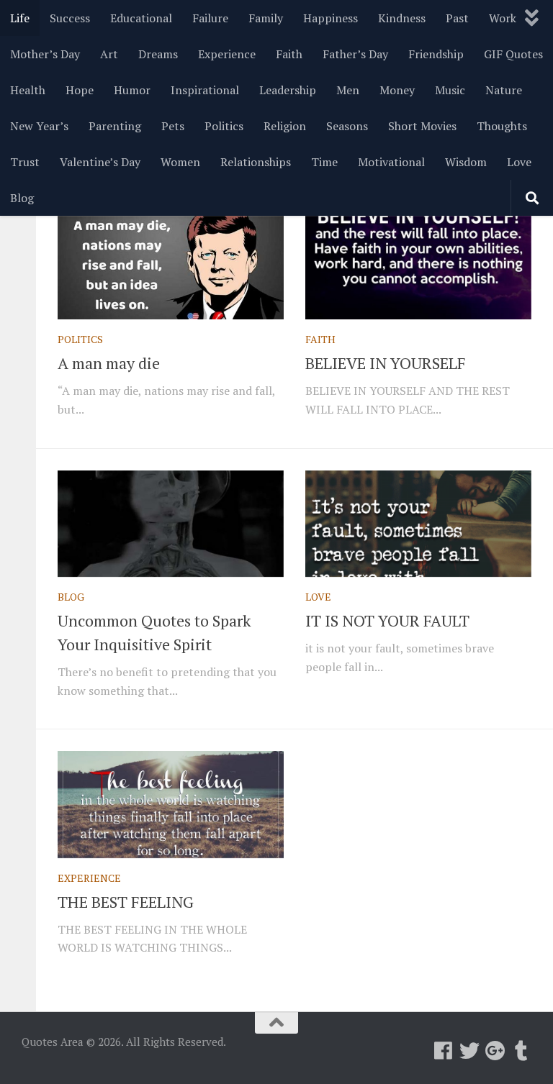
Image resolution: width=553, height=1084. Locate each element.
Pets (172, 126)
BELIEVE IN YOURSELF (385, 362)
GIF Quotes (513, 54)
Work (502, 18)
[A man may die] (171, 266)
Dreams (158, 54)
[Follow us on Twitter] (469, 1051)
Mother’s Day (45, 54)
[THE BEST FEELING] (171, 804)
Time (324, 162)
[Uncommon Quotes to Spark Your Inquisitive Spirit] (171, 523)
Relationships (255, 162)
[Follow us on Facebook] (443, 1051)
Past (457, 18)
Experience (227, 54)
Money (397, 90)
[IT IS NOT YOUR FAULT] (418, 523)
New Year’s (39, 126)
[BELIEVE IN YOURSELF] (418, 266)
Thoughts (502, 126)
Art (109, 54)
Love (519, 162)
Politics (223, 126)
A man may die (109, 362)
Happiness (330, 18)
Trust (25, 162)
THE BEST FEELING (126, 901)
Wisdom (466, 162)
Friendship (436, 54)
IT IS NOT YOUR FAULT (387, 620)
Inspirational (205, 90)
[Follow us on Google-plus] (495, 1051)
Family (265, 18)
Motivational (391, 162)
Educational (141, 18)
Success (70, 18)
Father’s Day (355, 54)
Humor (132, 90)
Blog (22, 198)
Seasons (347, 126)
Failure (210, 18)
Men (347, 90)
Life (20, 18)
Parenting (115, 126)
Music (450, 90)
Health (27, 90)
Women (180, 162)
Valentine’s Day (100, 162)
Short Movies (422, 126)
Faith (289, 54)
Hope (80, 90)
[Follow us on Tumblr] (521, 1051)
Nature (503, 90)
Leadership (287, 90)
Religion (285, 126)
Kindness (402, 18)
